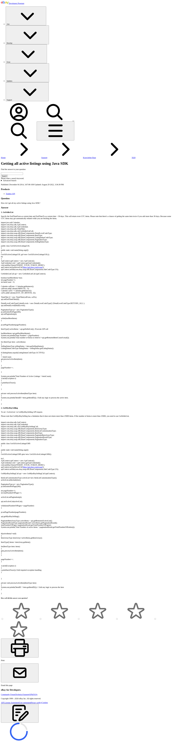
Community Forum (8, 694)
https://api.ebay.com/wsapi (33, 267)
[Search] (54, 120)
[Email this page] (20, 672)
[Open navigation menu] (55, 130)
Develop (9, 43)
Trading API (10, 194)
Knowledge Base (89, 158)
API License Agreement (10, 703)
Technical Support (22, 694)
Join (8, 24)
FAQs (35, 694)
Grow (8, 62)
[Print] (20, 648)
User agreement (25, 703)
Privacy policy (36, 703)
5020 (133, 158)
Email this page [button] (6, 685)
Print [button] (3, 660)
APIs (31, 694)
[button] (20, 713)
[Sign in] (19, 120)
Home (3, 158)
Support (9, 100)
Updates (9, 81)
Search (4, 176)
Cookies (45, 703)
